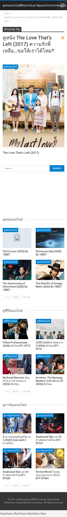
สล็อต (43, 513)
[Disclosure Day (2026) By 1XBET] (50, 238)
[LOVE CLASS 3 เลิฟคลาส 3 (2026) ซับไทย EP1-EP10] (50, 329)
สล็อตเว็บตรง (6, 513)
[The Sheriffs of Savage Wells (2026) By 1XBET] (50, 270)
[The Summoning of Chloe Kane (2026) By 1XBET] (17, 270)
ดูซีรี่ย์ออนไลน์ (10, 321)
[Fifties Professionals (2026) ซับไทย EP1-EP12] (17, 329)
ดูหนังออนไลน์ (10, 66)
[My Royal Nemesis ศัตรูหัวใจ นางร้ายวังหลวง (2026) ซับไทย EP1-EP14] (17, 364)
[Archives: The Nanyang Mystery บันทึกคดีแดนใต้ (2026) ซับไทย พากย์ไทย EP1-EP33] (50, 364)
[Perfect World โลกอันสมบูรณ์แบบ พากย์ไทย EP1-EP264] (50, 458)
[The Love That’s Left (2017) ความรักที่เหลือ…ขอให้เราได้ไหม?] (33, 105)
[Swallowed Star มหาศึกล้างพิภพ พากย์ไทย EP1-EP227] (50, 423)
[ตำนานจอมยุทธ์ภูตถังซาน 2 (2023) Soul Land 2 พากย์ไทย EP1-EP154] (17, 423)
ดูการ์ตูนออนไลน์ (11, 415)
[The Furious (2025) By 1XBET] (17, 238)
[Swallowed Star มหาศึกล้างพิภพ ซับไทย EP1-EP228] (17, 458)
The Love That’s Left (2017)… (22, 152)
